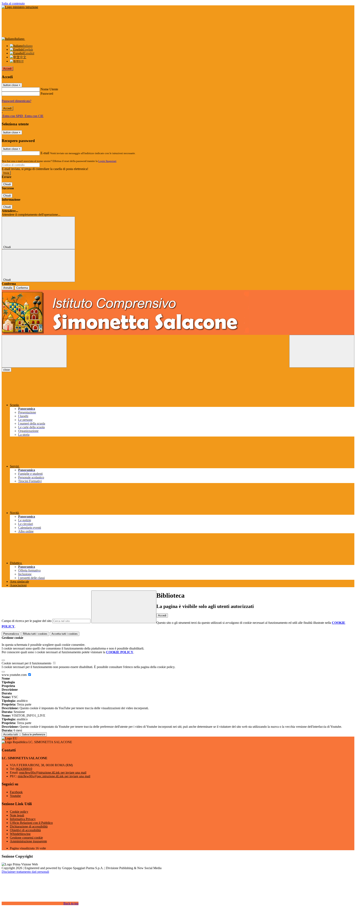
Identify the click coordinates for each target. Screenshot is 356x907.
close (6, 369)
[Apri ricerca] (321, 351)
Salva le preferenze (33, 734)
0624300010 (24, 769)
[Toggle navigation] (34, 351)
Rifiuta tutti (35, 633)
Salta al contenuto (13, 3)
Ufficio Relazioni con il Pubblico (31, 822)
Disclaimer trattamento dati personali (25, 871)
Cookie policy (19, 811)
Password (47, 93)
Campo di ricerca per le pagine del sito (27, 621)
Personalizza (11, 633)
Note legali (17, 815)
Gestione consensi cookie (26, 837)
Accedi (7, 68)
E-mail (45, 153)
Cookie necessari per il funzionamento (27, 663)
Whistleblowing (20, 834)
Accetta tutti (65, 633)
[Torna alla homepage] (178, 312)
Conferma (22, 287)
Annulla (7, 287)
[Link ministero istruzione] (20, 7)
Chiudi (7, 184)
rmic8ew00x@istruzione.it (52, 772)
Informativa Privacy (23, 819)
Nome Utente (49, 89)
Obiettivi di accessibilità (25, 830)
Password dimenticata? (16, 101)
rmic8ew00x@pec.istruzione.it (54, 776)
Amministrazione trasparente (28, 841)
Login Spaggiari (107, 161)
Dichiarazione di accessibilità (29, 826)
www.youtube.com (14, 674)
